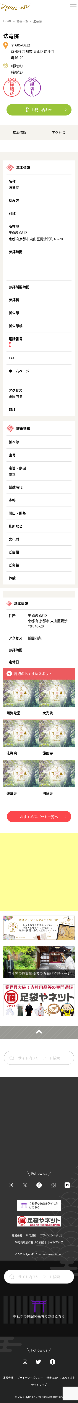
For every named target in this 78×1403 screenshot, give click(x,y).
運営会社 (17, 1235)
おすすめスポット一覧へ (39, 816)
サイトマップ (55, 1242)
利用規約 (31, 1235)
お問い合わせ (41, 109)
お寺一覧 (22, 21)
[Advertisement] (39, 872)
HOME (7, 21)
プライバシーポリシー (53, 1235)
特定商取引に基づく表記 (29, 1242)
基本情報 (19, 132)
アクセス (58, 132)
